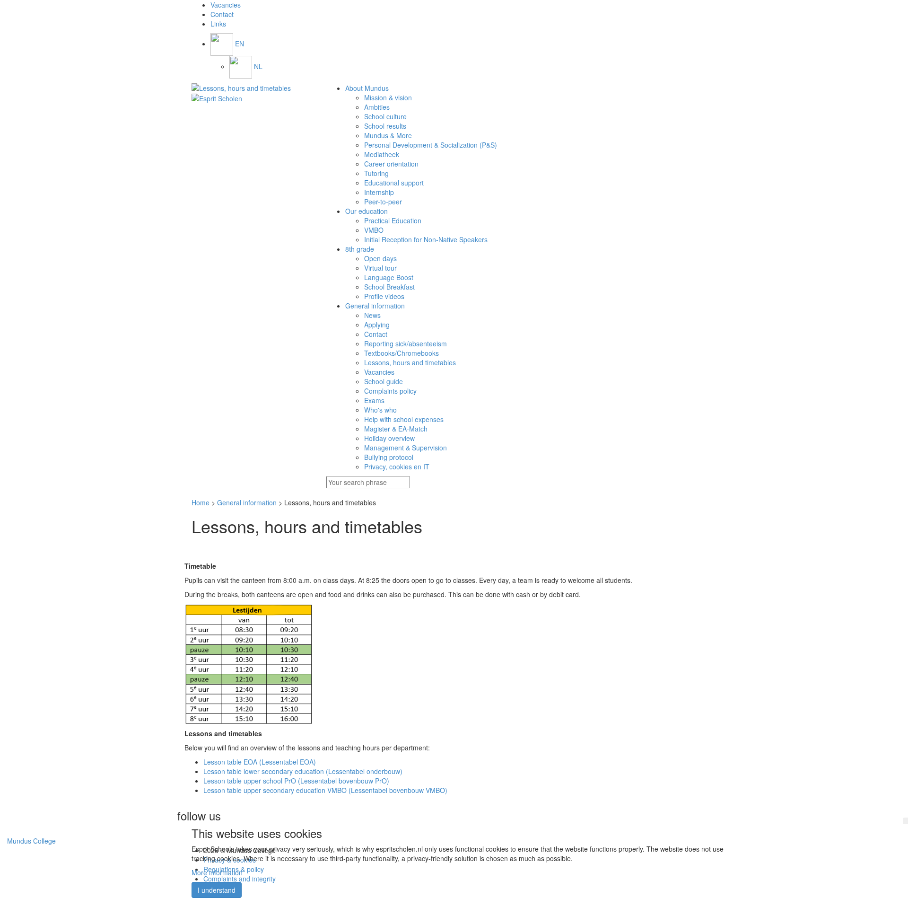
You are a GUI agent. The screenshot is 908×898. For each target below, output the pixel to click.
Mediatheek (381, 154)
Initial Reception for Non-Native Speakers (426, 239)
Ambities (377, 107)
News (372, 315)
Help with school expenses (404, 419)
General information (247, 502)
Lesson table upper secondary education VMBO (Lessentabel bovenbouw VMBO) (325, 790)
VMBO (374, 230)
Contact (375, 334)
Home (201, 502)
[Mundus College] (252, 88)
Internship (379, 192)
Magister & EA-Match (396, 428)
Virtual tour (380, 268)
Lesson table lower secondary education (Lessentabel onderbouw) (302, 771)
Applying (377, 324)
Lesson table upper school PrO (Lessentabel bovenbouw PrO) (296, 780)
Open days (380, 258)
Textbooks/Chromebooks (401, 353)
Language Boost (388, 277)
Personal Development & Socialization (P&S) (430, 145)
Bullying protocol (388, 457)
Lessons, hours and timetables (410, 362)
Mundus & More (388, 135)
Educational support (394, 182)
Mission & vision (388, 97)
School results (385, 126)
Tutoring (376, 173)
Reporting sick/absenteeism (405, 343)
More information (217, 872)
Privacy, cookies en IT (396, 466)
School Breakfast (389, 286)
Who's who (380, 409)
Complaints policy (390, 391)
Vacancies (379, 372)
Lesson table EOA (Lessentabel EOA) (259, 761)
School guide (383, 381)
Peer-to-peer (383, 201)
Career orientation (391, 163)
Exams (374, 400)
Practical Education (392, 220)
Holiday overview (389, 438)
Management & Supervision (405, 447)
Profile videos (384, 296)
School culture (385, 116)
